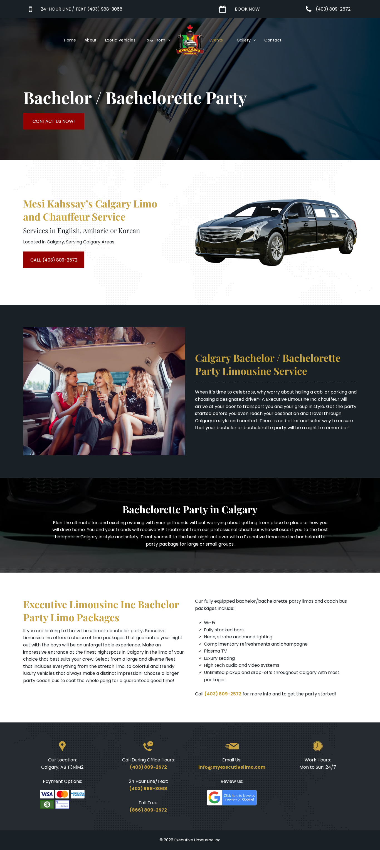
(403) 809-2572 (222, 694)
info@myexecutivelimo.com (231, 767)
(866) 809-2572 (148, 810)
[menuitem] (70, 40)
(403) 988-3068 (148, 788)
